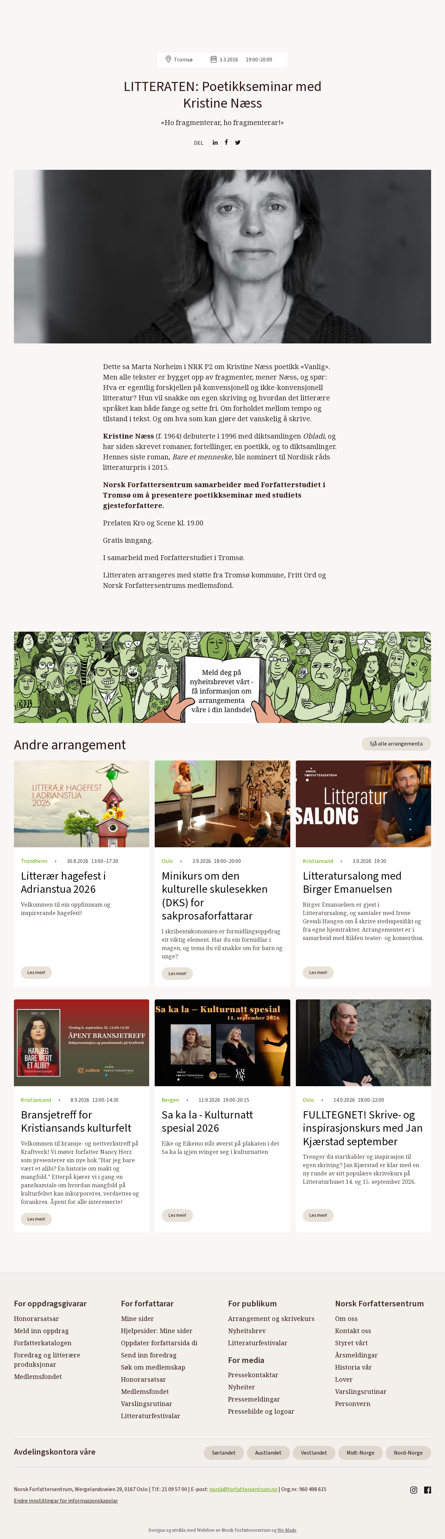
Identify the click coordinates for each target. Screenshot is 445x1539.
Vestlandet (314, 1453)
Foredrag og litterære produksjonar (47, 1360)
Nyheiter (241, 1387)
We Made (287, 1530)
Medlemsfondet (38, 1376)
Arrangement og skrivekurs (271, 1318)
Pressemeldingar (254, 1399)
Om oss (346, 1318)
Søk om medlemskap (153, 1367)
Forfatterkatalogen (43, 1343)
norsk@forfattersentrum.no (243, 1489)
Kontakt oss (353, 1330)
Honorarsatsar (36, 1318)
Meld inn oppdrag (41, 1330)
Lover (344, 1379)
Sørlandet (224, 1453)
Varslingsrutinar (146, 1403)
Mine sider (137, 1318)
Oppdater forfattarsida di (159, 1343)
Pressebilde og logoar (261, 1411)
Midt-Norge (360, 1453)
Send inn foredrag (149, 1355)
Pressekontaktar (253, 1375)
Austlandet (268, 1453)
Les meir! (36, 972)
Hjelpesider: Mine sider (157, 1330)
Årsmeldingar (356, 1355)
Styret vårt (351, 1343)
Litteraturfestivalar (150, 1416)
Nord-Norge (408, 1453)
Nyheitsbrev (247, 1330)
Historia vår (353, 1367)
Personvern (353, 1403)
